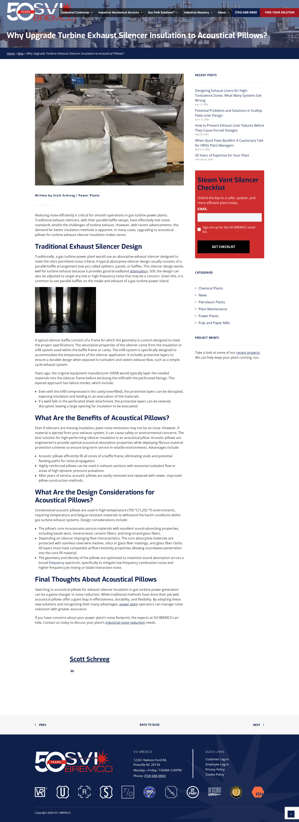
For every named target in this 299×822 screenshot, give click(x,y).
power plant (128, 604)
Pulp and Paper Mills (214, 323)
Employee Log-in (217, 764)
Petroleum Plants (212, 302)
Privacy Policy (215, 769)
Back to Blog (149, 725)
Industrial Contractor (75, 12)
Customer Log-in (217, 759)
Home (11, 53)
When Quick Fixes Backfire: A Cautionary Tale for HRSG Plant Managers (229, 143)
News (203, 295)
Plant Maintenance (213, 309)
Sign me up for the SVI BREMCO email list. (229, 229)
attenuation (139, 271)
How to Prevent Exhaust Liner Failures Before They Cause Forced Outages (229, 128)
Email (203, 209)
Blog (21, 53)
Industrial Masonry (196, 12)
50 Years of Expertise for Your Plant (222, 155)
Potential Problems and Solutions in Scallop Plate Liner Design (228, 113)
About (222, 12)
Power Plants (89, 195)
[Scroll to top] (291, 813)
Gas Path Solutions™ (161, 12)
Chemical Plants (211, 288)
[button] (72, 670)
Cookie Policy (214, 774)
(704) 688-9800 (155, 776)
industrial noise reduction (125, 622)
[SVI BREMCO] (41, 10)
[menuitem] (77, 12)
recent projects (248, 352)
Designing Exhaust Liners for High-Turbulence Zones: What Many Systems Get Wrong (228, 95)
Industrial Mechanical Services (118, 12)
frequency (56, 562)
